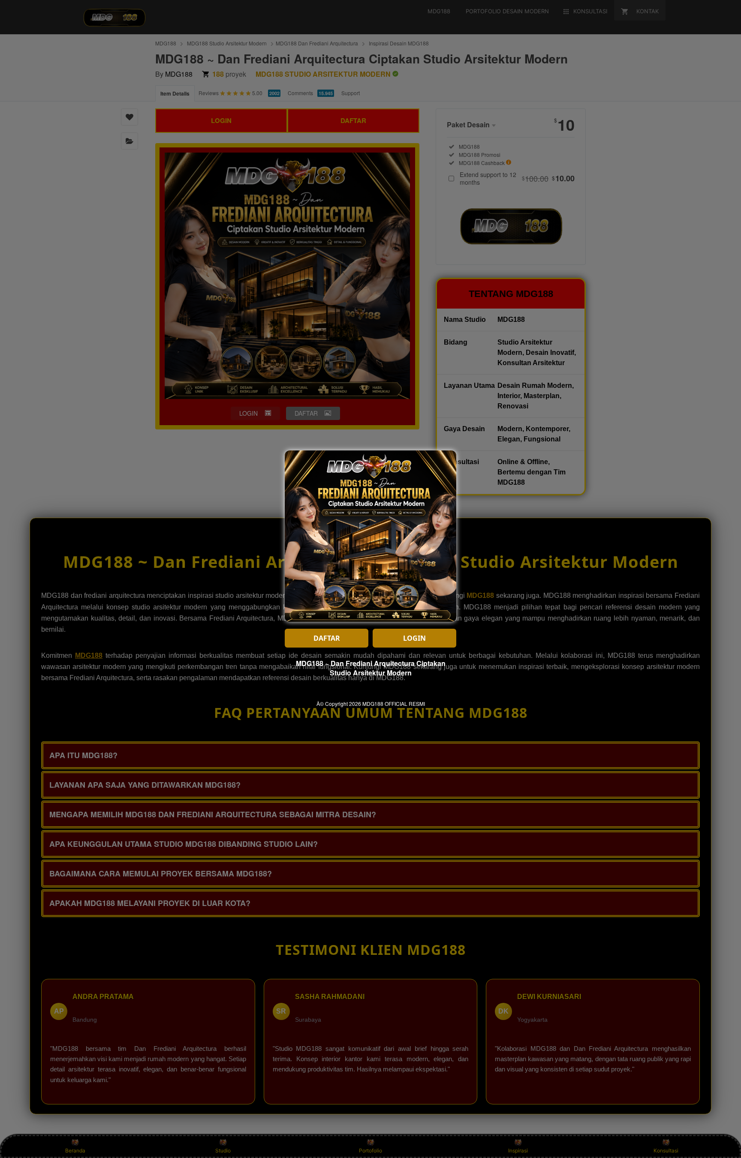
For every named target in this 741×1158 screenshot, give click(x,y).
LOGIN (414, 638)
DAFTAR (326, 638)
